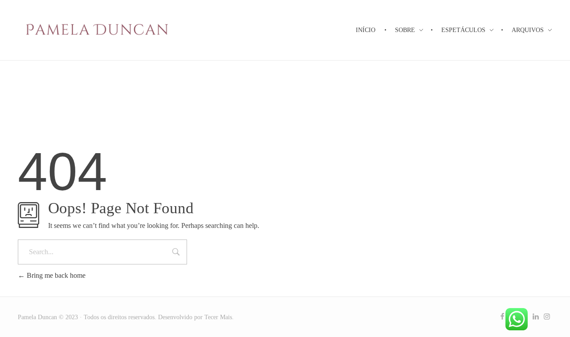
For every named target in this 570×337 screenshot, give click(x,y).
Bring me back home (55, 275)
